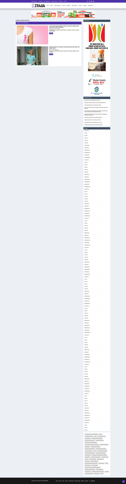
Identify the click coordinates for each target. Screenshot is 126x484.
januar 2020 (86, 322)
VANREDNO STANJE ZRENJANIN (90, 469)
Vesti (48, 5)
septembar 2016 (87, 420)
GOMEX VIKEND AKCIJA (101, 436)
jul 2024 (85, 191)
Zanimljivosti (74, 5)
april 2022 (86, 257)
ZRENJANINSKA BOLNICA (89, 473)
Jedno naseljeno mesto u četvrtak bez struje (92, 119)
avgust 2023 (86, 218)
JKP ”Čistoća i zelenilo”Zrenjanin (91, 442)
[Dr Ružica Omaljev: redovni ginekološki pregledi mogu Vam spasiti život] (32, 55)
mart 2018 (86, 376)
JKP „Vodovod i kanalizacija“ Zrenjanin (92, 444)
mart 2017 (86, 405)
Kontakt (65, 1)
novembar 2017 (87, 386)
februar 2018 (86, 378)
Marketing (61, 1)
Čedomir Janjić (96, 473)
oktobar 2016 (86, 417)
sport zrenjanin (95, 465)
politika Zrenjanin (92, 459)
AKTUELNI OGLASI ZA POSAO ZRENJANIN (91, 434)
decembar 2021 (87, 266)
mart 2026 (86, 142)
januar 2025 (86, 176)
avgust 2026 (86, 130)
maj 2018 (85, 371)
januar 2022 (86, 264)
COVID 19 (100, 434)
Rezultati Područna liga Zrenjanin (91, 463)
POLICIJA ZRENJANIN (105, 457)
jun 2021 (85, 281)
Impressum (40, 1)
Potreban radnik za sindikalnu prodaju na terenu (93, 124)
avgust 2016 (86, 422)
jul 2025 (85, 162)
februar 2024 (86, 203)
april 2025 (86, 169)
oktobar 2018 (86, 359)
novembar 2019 (87, 327)
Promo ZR (68, 5)
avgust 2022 (86, 247)
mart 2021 (86, 288)
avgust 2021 (86, 276)
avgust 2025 (86, 159)
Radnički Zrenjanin (94, 461)
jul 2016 (85, 425)
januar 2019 (86, 352)
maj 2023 (86, 225)
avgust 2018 (86, 364)
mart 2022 (86, 259)
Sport (51, 5)
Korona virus (87, 446)
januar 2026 (86, 147)
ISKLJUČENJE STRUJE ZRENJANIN (97, 438)
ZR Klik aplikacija (35, 1)
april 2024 (86, 198)
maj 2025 (86, 167)
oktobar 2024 (86, 184)
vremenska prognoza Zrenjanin (98, 471)
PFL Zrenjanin (87, 457)
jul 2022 (85, 249)
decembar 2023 (87, 208)
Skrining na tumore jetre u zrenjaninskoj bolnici (93, 117)
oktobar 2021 (86, 271)
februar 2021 (86, 291)
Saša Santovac (101, 463)
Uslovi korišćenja (47, 1)
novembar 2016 (87, 415)
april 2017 (86, 403)
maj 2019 (85, 342)
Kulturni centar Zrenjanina (101, 448)
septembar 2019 (87, 332)
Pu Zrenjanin (87, 461)
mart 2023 (86, 230)
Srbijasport (90, 5)
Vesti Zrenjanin (88, 471)
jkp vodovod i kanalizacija (89, 440)
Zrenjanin (107, 471)
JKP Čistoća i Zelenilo (99, 440)
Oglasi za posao (57, 5)
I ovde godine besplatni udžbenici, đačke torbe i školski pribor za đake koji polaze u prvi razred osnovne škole (96, 111)
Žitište (102, 473)
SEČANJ (106, 463)
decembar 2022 (87, 237)
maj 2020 (86, 313)
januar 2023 (86, 235)
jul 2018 (85, 366)
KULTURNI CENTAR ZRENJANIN (90, 448)
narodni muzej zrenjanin (102, 450)
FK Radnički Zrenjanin (89, 436)
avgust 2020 (86, 305)
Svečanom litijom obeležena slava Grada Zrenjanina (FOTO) (95, 102)
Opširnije (51, 33)
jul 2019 (85, 337)
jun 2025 (85, 164)
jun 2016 (85, 427)
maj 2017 (85, 400)
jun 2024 (85, 193)
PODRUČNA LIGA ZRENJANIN (95, 457)
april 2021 (86, 286)
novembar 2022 (87, 240)
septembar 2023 (87, 215)
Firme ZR (84, 5)
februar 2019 (86, 349)
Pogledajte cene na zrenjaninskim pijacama (92, 100)
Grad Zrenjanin (88, 438)
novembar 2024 (87, 181)
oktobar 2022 (86, 242)
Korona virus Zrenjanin (95, 446)
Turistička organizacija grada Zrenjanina (92, 467)
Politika (80, 5)
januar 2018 (86, 381)
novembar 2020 (87, 298)
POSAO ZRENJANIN (100, 459)
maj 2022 (86, 254)
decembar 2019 (87, 325)
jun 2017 (85, 398)
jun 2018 (85, 369)
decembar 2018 (87, 354)
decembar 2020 (87, 296)
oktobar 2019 (86, 330)
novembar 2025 (87, 152)
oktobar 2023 (86, 213)
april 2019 (86, 344)
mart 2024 (86, 201)
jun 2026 (85, 135)
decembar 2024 (87, 179)
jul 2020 (85, 308)
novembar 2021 (87, 269)
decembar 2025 (87, 150)
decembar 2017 (87, 383)
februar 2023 (86, 232)
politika (86, 459)
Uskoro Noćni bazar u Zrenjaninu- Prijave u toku (93, 122)
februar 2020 (86, 320)
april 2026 (86, 140)
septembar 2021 (87, 274)
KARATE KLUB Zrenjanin (104, 444)
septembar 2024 (87, 186)
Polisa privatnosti (54, 1)
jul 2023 (85, 220)
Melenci (95, 450)
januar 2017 (86, 410)
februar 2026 (86, 145)
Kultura (63, 5)
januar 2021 (86, 293)
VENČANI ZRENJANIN (99, 469)
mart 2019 (86, 347)
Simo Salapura (87, 465)
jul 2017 (85, 395)
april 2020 (86, 315)
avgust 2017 (86, 393)
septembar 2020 (87, 303)
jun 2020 (85, 310)
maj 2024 (86, 196)
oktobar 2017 (86, 388)
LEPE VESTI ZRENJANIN (88, 450)
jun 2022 (85, 252)
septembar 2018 (87, 361)
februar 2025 (86, 174)
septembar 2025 (87, 157)
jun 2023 (85, 223)
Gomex (95, 436)
